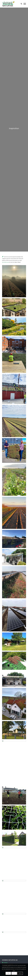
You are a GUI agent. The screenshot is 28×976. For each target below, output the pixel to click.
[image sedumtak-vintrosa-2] (14, 730)
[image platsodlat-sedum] (14, 796)
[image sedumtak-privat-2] (14, 557)
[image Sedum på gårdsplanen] (14, 896)
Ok (8, 973)
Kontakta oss (5, 262)
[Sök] (20, 4)
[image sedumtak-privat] (14, 679)
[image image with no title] (14, 839)
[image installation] (14, 389)
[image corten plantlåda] (14, 922)
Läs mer (20, 973)
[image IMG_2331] (14, 355)
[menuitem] (20, 4)
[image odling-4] (14, 281)
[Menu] (24, 4)
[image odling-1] (14, 421)
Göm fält (14, 973)
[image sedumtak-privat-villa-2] (14, 642)
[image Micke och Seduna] (14, 451)
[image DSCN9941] (14, 940)
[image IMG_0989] (14, 863)
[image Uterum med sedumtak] (14, 307)
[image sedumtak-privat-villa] (14, 661)
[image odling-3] (14, 480)
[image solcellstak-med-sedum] (14, 582)
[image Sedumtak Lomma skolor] (14, 539)
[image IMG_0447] (14, 615)
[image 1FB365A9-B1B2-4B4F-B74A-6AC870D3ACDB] (14, 818)
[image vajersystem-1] (14, 763)
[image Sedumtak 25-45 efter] (14, 704)
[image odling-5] (14, 513)
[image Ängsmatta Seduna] (14, 327)
